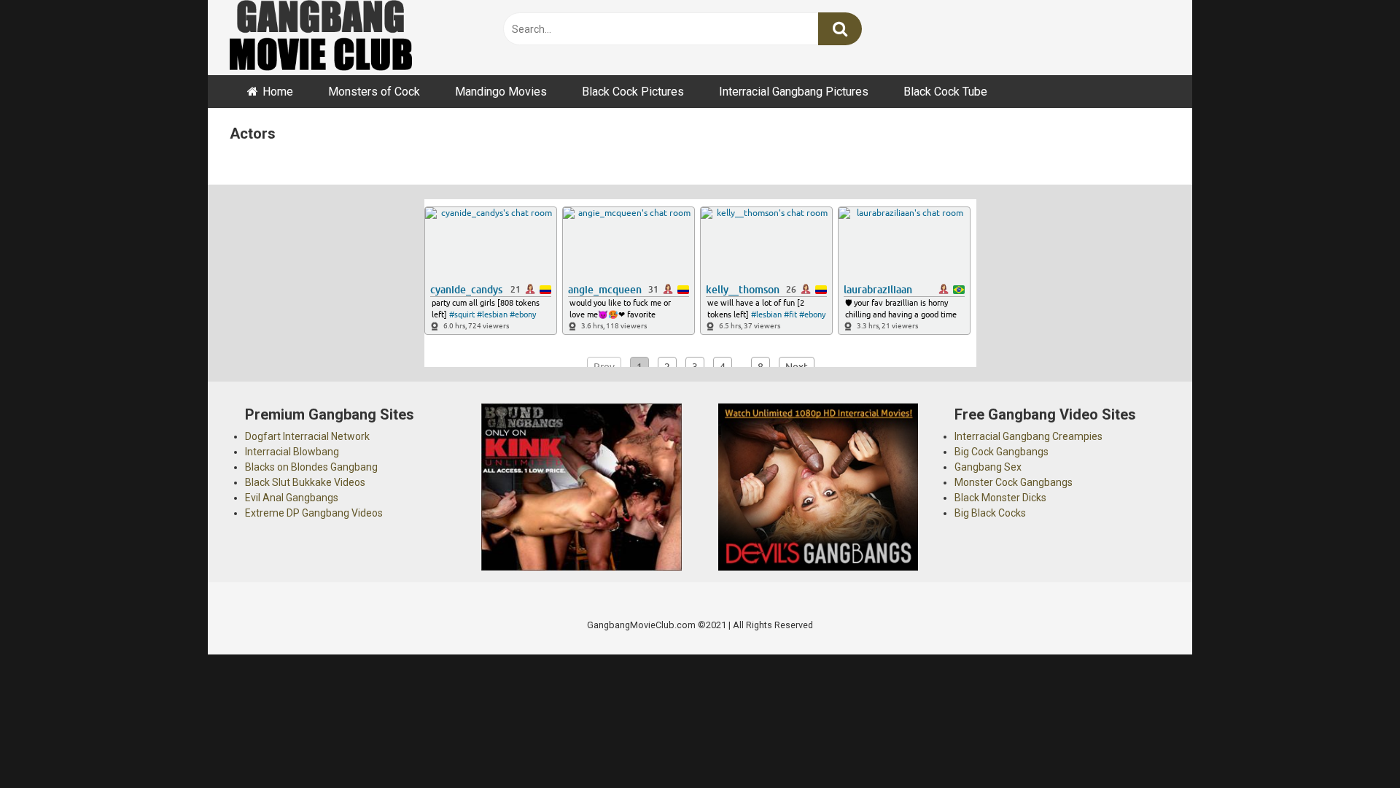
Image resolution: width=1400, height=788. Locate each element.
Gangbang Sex (988, 467)
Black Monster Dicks (1000, 497)
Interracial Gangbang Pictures (793, 91)
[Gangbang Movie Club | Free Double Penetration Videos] (321, 37)
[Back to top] (1351, 744)
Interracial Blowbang (292, 451)
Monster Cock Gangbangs (1013, 482)
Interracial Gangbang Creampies (1028, 436)
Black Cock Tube (945, 91)
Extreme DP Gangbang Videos (314, 513)
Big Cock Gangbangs (1001, 451)
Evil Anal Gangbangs (291, 497)
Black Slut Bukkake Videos (305, 482)
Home (277, 91)
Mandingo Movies (501, 91)
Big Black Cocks (990, 513)
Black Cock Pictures (633, 91)
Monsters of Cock (374, 91)
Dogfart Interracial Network (307, 436)
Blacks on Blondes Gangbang (311, 467)
